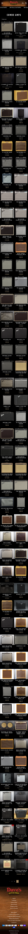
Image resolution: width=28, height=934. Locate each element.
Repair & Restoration (14, 918)
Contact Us (14, 922)
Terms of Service (14, 908)
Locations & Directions (14, 914)
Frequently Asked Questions (14, 916)
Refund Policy (14, 904)
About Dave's (14, 912)
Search (14, 898)
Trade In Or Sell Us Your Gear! (14, 920)
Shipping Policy (13, 906)
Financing (14, 900)
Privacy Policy (14, 902)
